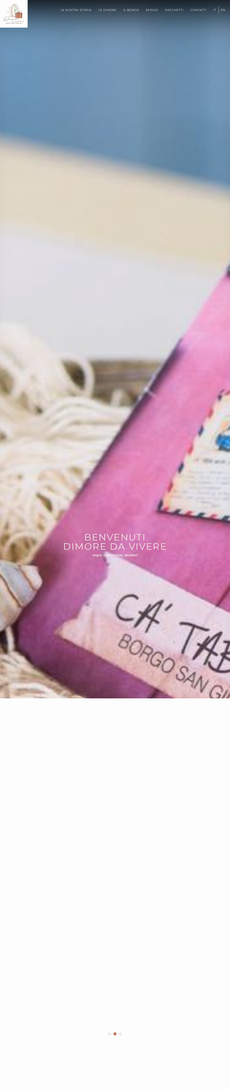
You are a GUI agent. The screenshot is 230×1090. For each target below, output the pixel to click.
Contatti (198, 10)
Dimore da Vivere (11, 46)
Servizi (152, 10)
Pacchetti (174, 10)
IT (214, 10)
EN (223, 10)
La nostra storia (76, 10)
